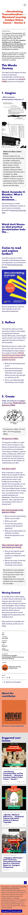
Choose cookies (16, 911)
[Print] (9, 677)
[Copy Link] (7, 677)
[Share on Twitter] (5, 677)
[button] (24, 5)
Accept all (5, 911)
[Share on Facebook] (3, 677)
